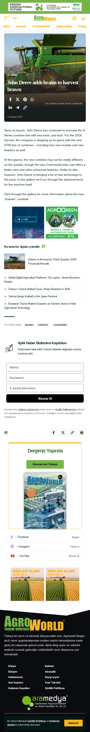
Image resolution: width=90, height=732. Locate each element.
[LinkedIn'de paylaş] (10, 107)
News (14, 75)
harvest (43, 325)
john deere (60, 325)
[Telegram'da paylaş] (18, 107)
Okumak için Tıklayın (45, 464)
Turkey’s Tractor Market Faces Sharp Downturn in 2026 (39, 289)
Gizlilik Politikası (37, 721)
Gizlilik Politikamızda (65, 409)
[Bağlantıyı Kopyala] (25, 107)
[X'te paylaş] (18, 99)
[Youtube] (45, 556)
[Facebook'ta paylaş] (10, 99)
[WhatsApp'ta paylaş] (32, 99)
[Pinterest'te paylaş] (25, 99)
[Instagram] (45, 546)
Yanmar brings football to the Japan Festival (32, 296)
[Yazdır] (81, 432)
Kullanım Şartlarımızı (28, 409)
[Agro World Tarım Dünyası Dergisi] (45, 18)
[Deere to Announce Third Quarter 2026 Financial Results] (14, 261)
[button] (73, 723)
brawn (29, 325)
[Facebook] (45, 537)
